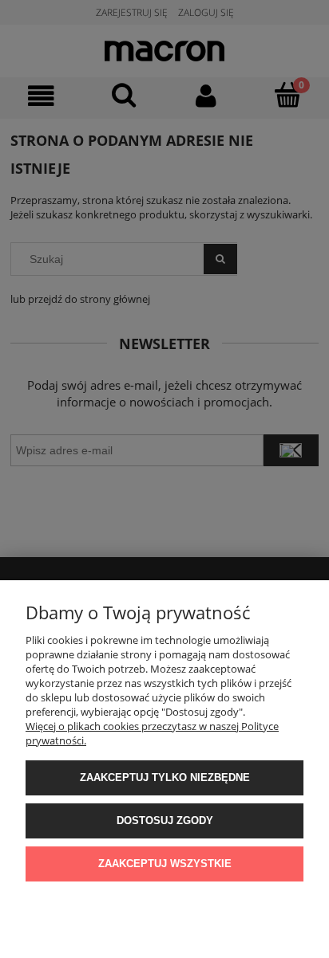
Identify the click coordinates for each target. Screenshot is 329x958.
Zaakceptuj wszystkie (165, 864)
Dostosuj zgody (165, 820)
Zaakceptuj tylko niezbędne (165, 777)
